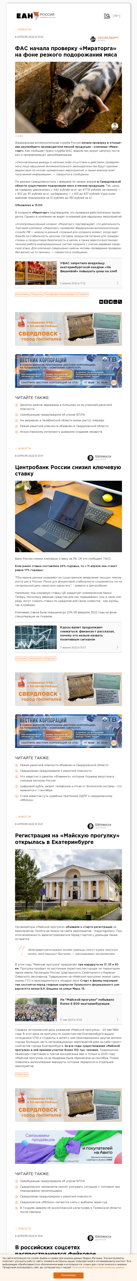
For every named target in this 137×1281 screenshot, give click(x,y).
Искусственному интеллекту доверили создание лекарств (61, 432)
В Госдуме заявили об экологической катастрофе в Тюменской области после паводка (70, 1210)
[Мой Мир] (115, 302)
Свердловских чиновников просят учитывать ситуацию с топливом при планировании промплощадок (70, 1189)
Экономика (22, 294)
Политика (21, 658)
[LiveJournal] (120, 302)
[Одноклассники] (106, 302)
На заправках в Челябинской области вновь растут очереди (62, 420)
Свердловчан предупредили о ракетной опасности (56, 771)
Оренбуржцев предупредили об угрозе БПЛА (52, 415)
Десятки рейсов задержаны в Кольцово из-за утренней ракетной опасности (66, 407)
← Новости (23, 30)
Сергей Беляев (108, 37)
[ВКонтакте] (101, 302)
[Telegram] (111, 302)
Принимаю (68, 1275)
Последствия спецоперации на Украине (66, 294)
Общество (36, 294)
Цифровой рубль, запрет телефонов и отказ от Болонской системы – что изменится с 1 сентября (71, 788)
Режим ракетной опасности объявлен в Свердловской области (64, 426)
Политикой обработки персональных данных (98, 1268)
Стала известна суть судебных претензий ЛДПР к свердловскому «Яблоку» (66, 798)
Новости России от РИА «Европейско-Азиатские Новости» (28, 16)
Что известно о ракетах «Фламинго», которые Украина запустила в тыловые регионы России (67, 778)
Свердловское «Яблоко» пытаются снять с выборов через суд (63, 1202)
